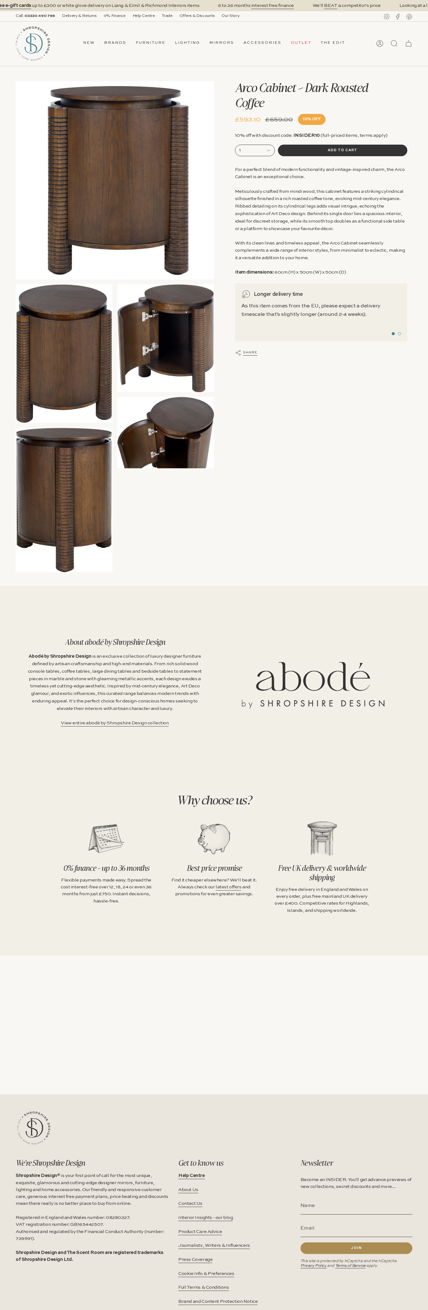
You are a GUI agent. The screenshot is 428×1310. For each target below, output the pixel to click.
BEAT (330, 5)
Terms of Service (350, 1266)
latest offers (228, 887)
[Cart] (408, 43)
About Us (188, 1190)
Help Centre (144, 16)
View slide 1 (393, 333)
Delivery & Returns (79, 16)
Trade (167, 16)
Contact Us (190, 1203)
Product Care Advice (200, 1232)
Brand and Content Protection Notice (218, 1301)
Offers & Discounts (197, 16)
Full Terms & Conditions (203, 1287)
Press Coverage (195, 1259)
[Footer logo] (34, 1128)
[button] (115, 43)
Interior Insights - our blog (205, 1217)
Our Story (230, 16)
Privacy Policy (313, 1266)
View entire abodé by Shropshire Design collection (115, 723)
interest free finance (272, 5)
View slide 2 (399, 333)
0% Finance (115, 16)
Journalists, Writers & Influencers (214, 1245)
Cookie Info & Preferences (206, 1273)
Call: (35, 16)
